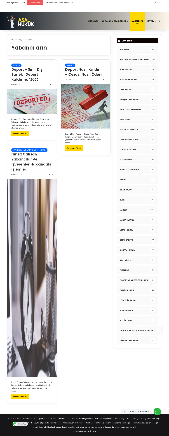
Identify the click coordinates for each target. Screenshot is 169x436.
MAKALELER (137, 21)
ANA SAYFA (93, 21)
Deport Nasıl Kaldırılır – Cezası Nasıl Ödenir (84, 72)
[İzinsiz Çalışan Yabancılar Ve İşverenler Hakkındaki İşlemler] (32, 278)
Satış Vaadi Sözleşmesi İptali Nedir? (59, 3)
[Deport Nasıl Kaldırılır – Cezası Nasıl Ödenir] (85, 106)
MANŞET (16, 65)
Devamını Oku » (20, 133)
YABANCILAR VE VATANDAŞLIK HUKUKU (29, 150)
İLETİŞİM (150, 21)
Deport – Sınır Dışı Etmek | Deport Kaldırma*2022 (27, 74)
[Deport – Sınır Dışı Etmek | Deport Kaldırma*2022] (32, 101)
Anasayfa (17, 40)
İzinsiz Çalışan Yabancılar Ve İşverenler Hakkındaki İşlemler (31, 162)
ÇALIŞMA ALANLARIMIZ (115, 21)
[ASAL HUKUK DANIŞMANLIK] (20, 21)
